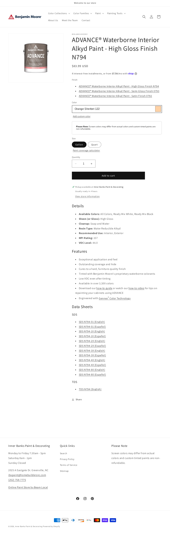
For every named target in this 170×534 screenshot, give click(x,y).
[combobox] (117, 109)
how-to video (136, 288)
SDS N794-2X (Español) (92, 346)
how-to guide (104, 288)
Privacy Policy (67, 459)
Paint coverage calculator (86, 150)
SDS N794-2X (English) (92, 341)
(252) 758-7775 (17, 480)
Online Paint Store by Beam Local (28, 487)
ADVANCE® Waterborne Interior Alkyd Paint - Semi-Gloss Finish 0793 (119, 91)
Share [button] (79, 399)
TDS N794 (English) (90, 389)
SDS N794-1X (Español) (92, 336)
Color (74, 102)
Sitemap (64, 470)
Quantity (76, 157)
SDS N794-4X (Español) (92, 365)
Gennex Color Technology (114, 298)
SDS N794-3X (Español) (92, 355)
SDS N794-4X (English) (92, 360)
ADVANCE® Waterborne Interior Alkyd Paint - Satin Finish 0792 (115, 96)
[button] (58, 13)
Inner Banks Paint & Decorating (28, 526)
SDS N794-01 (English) (92, 322)
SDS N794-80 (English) (92, 369)
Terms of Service (68, 464)
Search (63, 453)
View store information (87, 196)
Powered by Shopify (51, 526)
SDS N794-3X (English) (92, 350)
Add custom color (81, 116)
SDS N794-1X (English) (92, 331)
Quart (94, 144)
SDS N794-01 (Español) (92, 326)
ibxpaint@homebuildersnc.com (27, 475)
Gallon (79, 144)
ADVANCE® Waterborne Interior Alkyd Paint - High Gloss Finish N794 (119, 86)
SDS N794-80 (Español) (92, 374)
